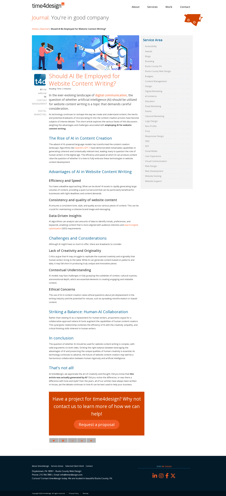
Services (152, 7)
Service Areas (57, 466)
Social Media (151, 151)
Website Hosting (153, 176)
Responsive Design (154, 136)
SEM (147, 141)
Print (147, 131)
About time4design (40, 466)
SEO (147, 146)
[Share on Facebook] (63, 440)
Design (148, 86)
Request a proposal (96, 424)
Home (35, 28)
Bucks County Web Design (158, 71)
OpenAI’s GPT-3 (82, 147)
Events (148, 111)
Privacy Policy (74, 493)
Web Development (154, 171)
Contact (185, 7)
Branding (149, 61)
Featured (44, 28)
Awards (148, 51)
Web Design (151, 166)
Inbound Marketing (154, 116)
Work (168, 7)
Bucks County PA (153, 66)
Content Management (39, 102)
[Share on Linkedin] (81, 440)
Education (150, 101)
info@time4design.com (71, 474)
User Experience (153, 156)
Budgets (149, 76)
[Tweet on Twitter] (53, 440)
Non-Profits (151, 126)
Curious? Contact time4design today (49, 478)
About (136, 7)
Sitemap (85, 493)
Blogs (148, 56)
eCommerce (151, 96)
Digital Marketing (40, 113)
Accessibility (151, 46)
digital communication (111, 95)
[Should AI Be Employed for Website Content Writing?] (85, 69)
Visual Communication (156, 161)
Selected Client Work (74, 466)
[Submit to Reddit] (72, 440)
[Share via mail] (91, 440)
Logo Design (151, 121)
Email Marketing (153, 106)
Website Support (153, 181)
